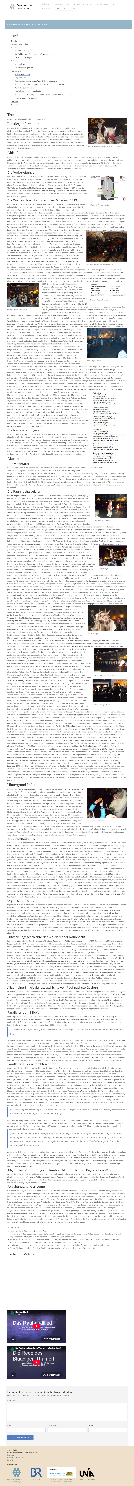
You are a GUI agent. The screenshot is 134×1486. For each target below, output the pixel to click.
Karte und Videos (18, 104)
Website (91, 1425)
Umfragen (104, 4)
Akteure (14, 61)
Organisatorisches (22, 78)
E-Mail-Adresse (54, 1425)
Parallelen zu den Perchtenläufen (28, 91)
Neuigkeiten (48, 8)
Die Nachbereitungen (23, 57)
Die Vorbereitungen (23, 51)
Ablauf (13, 47)
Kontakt (10, 1460)
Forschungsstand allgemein (26, 98)
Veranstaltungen (61, 4)
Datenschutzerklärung (15, 1457)
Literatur (14, 101)
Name (9, 1425)
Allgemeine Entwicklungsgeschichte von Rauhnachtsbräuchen (39, 84)
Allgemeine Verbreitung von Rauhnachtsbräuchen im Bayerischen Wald (43, 94)
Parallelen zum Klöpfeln (24, 88)
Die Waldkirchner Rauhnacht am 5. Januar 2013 (33, 54)
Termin (14, 41)
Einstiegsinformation (19, 44)
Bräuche (46, 4)
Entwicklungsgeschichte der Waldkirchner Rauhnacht (36, 81)
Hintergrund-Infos (18, 71)
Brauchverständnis (22, 74)
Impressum (11, 1455)
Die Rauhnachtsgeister (24, 67)
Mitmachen (92, 4)
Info (114, 4)
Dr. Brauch (78, 4)
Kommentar (11, 1400)
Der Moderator (21, 64)
